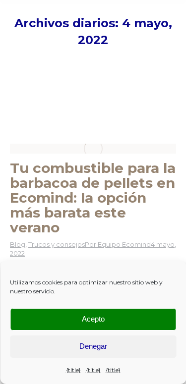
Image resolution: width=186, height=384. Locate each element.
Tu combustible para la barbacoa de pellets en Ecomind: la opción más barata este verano (93, 198)
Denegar (93, 346)
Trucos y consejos (56, 244)
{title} (73, 370)
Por (118, 244)
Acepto (93, 319)
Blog (17, 244)
